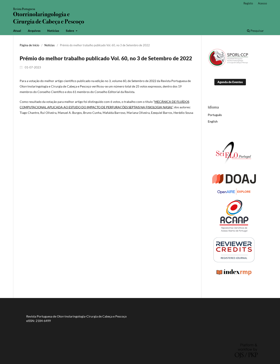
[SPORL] (229, 66)
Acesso (262, 3)
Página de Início (29, 45)
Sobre (70, 30)
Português (215, 115)
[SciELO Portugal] (234, 168)
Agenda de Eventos (230, 82)
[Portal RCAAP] (234, 231)
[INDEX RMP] (234, 275)
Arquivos (34, 30)
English (213, 121)
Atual (17, 30)
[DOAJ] (234, 182)
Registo (248, 3)
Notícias (53, 30)
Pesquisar (257, 30)
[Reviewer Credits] (234, 262)
